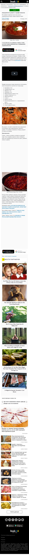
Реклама (3, 537)
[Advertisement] (14, 156)
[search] (1, 1)
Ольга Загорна (5, 18)
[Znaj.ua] (14, 1)
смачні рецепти (8, 256)
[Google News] (16, 519)
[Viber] (13, 519)
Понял (14, 10)
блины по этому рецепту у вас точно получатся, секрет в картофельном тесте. (13, 212)
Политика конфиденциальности (8, 535)
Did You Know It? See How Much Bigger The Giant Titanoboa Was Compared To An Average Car (14, 369)
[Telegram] (9, 519)
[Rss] (6, 519)
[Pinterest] (22, 519)
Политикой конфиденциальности (15, 6)
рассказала (18, 60)
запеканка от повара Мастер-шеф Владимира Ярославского (13, 216)
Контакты (3, 541)
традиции (14, 256)
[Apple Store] (10, 525)
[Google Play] (18, 525)
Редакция (3, 539)
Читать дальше (14, 512)
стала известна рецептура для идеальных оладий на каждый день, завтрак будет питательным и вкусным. (14, 207)
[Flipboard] (19, 519)
